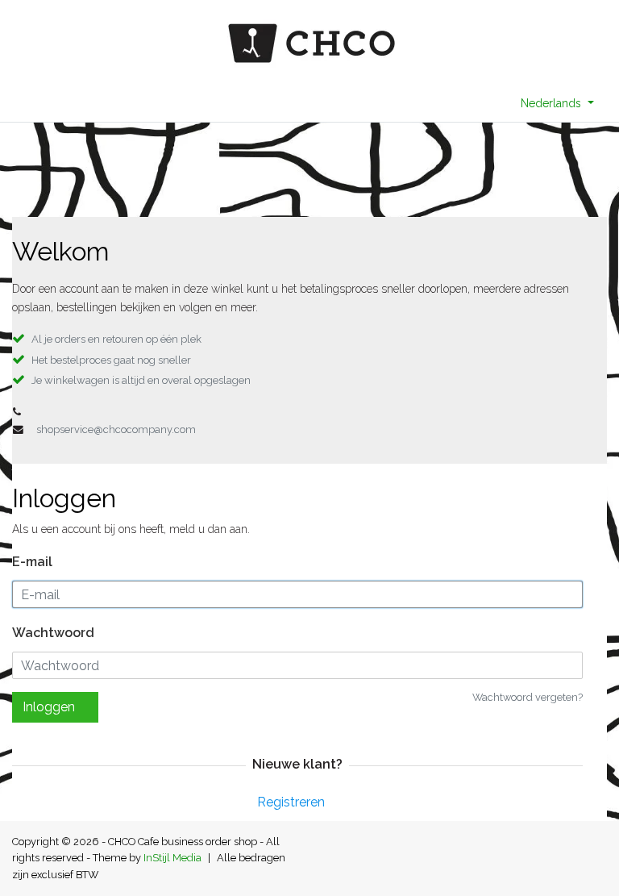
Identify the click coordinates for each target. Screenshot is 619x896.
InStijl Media (172, 858)
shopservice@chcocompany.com (116, 429)
